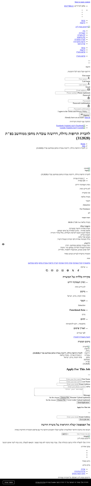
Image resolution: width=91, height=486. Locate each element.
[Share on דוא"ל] (52, 270)
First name (86, 76)
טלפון (88, 387)
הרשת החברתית (79, 41)
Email (88, 87)
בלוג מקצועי (81, 37)
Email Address (84, 384)
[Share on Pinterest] (68, 270)
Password (86, 95)
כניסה (83, 21)
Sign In (87, 117)
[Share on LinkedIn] (62, 270)
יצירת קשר (81, 44)
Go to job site (84, 419)
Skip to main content (82, 2)
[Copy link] (47, 270)
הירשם (64, 434)
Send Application (83, 402)
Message (86, 395)
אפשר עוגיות (9, 482)
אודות (83, 469)
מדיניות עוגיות (40, 482)
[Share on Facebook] (78, 270)
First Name (85, 379)
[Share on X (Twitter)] (73, 270)
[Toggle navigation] (89, 60)
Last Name (85, 382)
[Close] (89, 374)
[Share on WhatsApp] (57, 270)
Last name (86, 81)
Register (86, 115)
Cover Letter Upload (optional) (78, 400)
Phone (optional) (83, 93)
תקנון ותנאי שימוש (78, 473)
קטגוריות (82, 33)
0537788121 (69, 6)
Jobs (83, 146)
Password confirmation (81, 103)
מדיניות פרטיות (79, 471)
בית (84, 31)
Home (83, 144)
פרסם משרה (80, 52)
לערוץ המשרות (80, 39)
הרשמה (82, 23)
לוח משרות (81, 35)
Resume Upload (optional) (80, 397)
